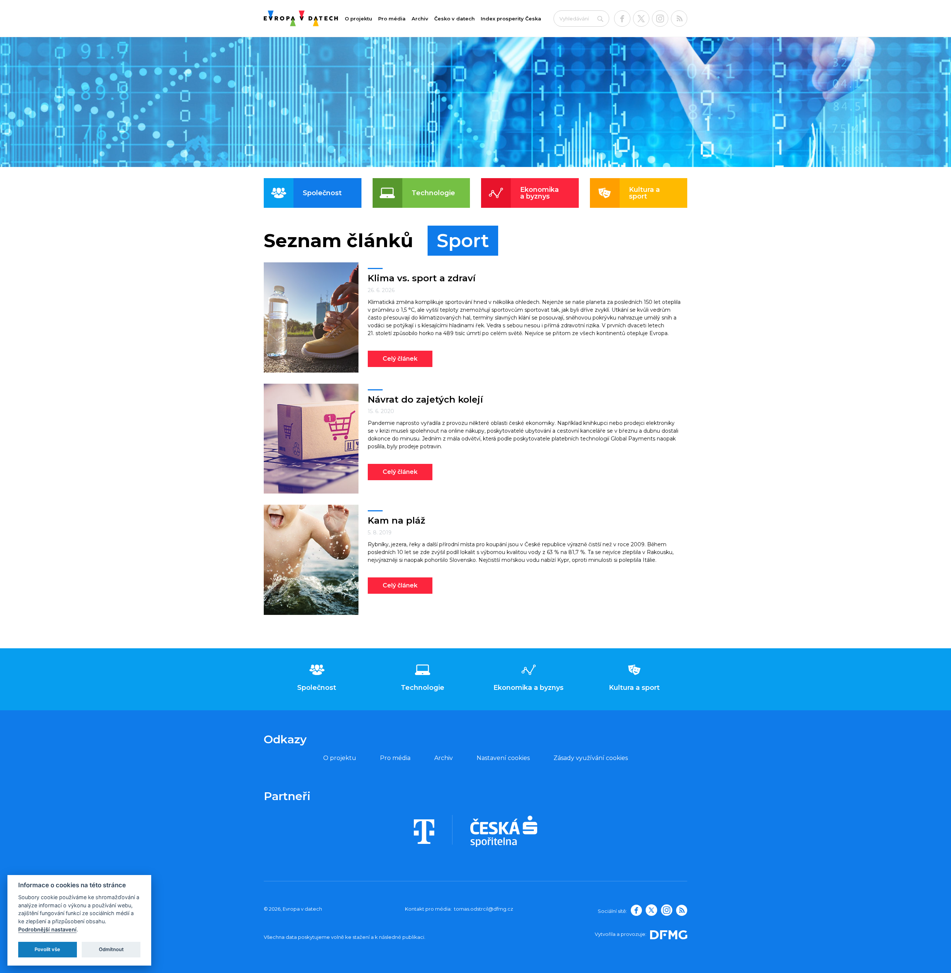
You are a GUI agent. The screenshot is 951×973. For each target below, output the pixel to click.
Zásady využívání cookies (591, 757)
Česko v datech (454, 19)
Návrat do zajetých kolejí (425, 399)
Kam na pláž (396, 520)
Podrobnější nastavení (47, 929)
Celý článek (400, 358)
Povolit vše (47, 949)
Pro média (392, 19)
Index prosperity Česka (511, 19)
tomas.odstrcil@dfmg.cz (483, 909)
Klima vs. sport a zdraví (422, 278)
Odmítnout (111, 949)
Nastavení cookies (503, 757)
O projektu (358, 19)
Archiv (420, 19)
